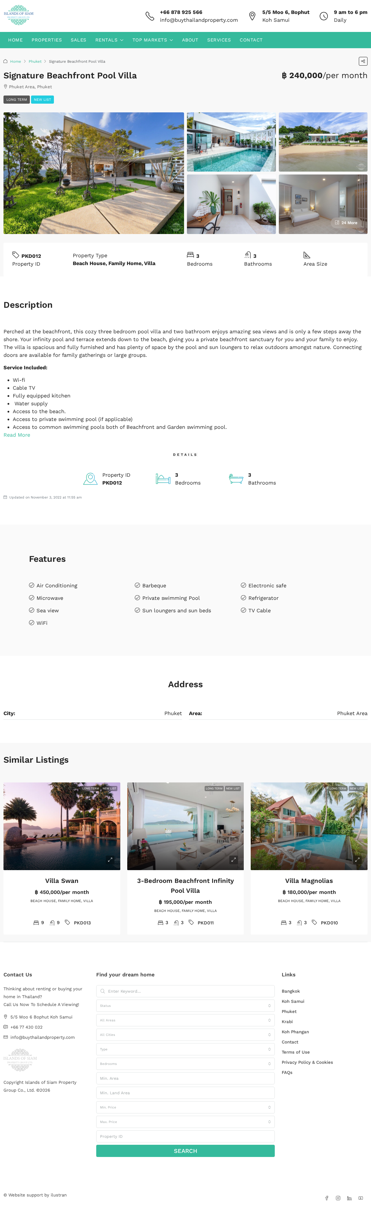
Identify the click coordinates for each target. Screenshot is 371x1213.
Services (219, 40)
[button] (363, 61)
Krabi (287, 1021)
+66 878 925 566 (181, 12)
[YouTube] (362, 1198)
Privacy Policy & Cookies (307, 1062)
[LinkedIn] (350, 1198)
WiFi (42, 623)
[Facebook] (328, 1198)
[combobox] (185, 1006)
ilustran (59, 1195)
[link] (61, 826)
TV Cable (259, 610)
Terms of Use (296, 1052)
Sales (78, 40)
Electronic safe (267, 585)
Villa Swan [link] (62, 880)
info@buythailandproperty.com (199, 20)
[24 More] (323, 204)
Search (185, 1150)
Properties (47, 40)
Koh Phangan (295, 1031)
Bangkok (291, 991)
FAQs (287, 1072)
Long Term (16, 100)
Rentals (106, 40)
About (190, 40)
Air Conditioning (57, 585)
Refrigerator (263, 598)
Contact (251, 40)
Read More (16, 435)
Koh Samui (293, 1001)
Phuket (35, 61)
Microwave (50, 598)
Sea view (48, 610)
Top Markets (149, 40)
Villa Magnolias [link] (309, 880)
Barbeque (154, 585)
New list (42, 100)
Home (15, 40)
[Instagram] (339, 1198)
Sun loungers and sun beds (176, 610)
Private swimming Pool (171, 598)
